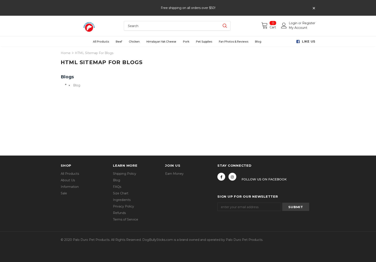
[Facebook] (221, 177)
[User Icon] (284, 25)
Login (293, 23)
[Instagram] (232, 177)
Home (65, 53)
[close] (314, 8)
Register (308, 23)
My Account (298, 28)
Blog (76, 85)
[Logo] (89, 26)
